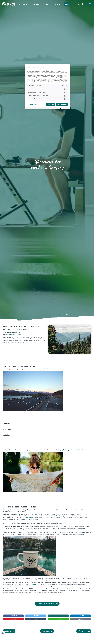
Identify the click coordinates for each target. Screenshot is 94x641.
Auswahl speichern (51, 104)
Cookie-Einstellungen (32, 104)
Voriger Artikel (47, 631)
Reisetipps (19, 334)
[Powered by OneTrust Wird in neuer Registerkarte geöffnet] (64, 108)
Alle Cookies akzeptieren (62, 104)
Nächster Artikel (84, 631)
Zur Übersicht (9, 631)
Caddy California (58, 516)
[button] (3, 634)
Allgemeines (12, 334)
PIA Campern (33, 584)
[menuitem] (23, 4)
